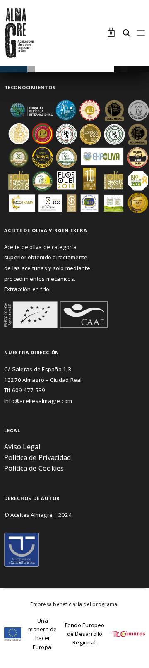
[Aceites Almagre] (20, 33)
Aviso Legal (22, 446)
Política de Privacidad (37, 457)
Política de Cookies (35, 468)
